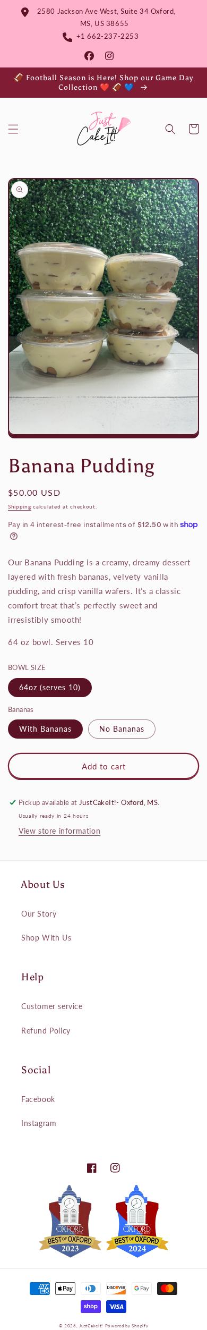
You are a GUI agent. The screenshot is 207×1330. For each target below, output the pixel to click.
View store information (59, 830)
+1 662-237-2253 (105, 36)
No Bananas (121, 728)
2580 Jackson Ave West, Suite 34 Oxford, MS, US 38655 (104, 17)
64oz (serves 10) (50, 687)
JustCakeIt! (91, 1325)
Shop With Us (46, 937)
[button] (13, 129)
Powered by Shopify (127, 1325)
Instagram (38, 1123)
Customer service (52, 1006)
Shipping (19, 506)
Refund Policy (46, 1030)
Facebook (38, 1099)
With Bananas (45, 728)
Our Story (38, 913)
